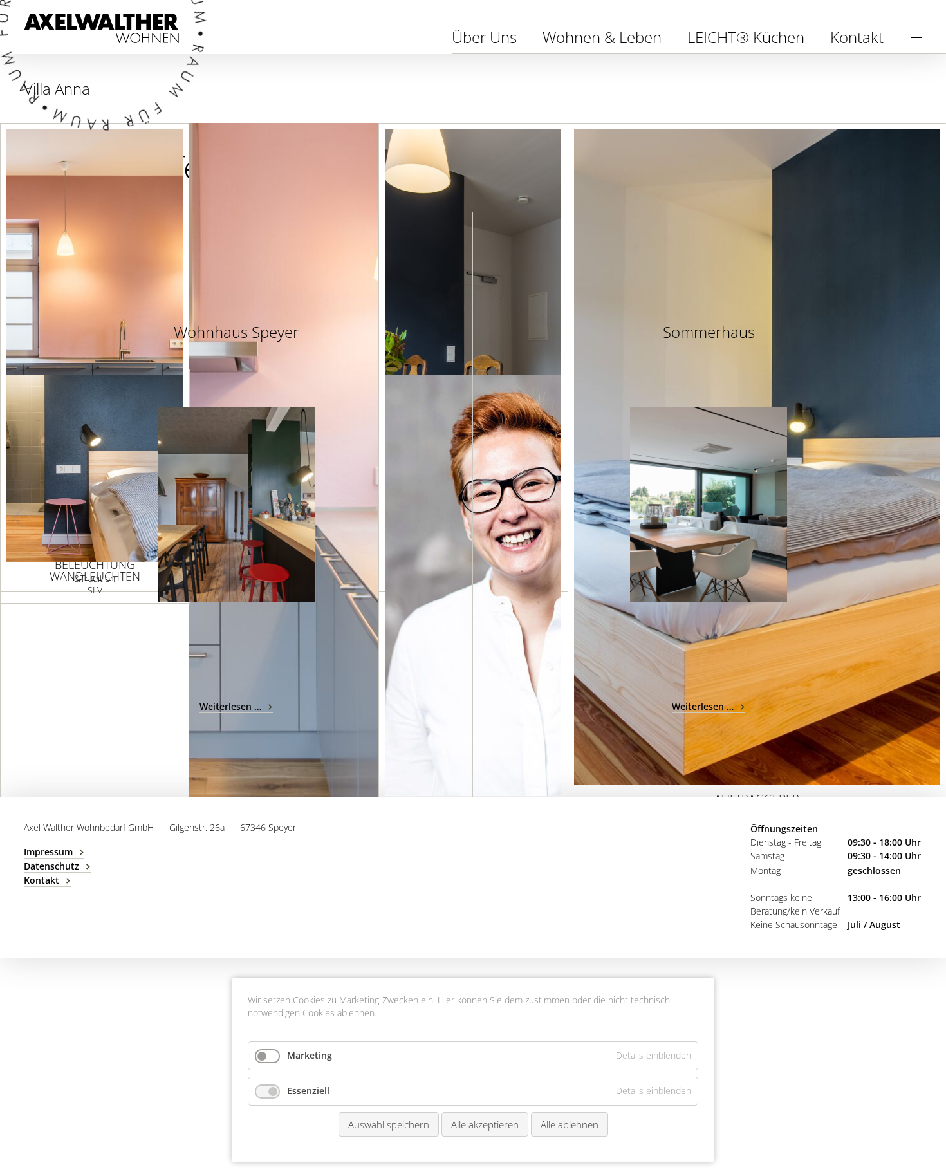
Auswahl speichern (388, 1124)
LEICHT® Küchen (745, 37)
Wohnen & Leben (602, 37)
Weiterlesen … (236, 706)
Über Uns (484, 37)
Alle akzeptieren (485, 1124)
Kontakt (857, 37)
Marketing (309, 1055)
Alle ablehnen (569, 1124)
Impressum (48, 852)
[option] (236, 504)
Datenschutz (51, 866)
